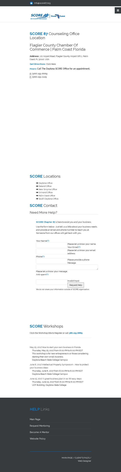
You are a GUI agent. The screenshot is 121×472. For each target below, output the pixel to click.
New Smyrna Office (48, 189)
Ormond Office (45, 192)
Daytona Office (45, 183)
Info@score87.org (42, 3)
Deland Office (45, 186)
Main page (67, 458)
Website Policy (38, 438)
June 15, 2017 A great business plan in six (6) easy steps (55, 379)
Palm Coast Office (47, 195)
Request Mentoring (40, 426)
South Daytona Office (48, 199)
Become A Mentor (39, 432)
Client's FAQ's (82, 458)
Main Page (35, 419)
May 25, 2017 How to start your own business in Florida (55, 347)
